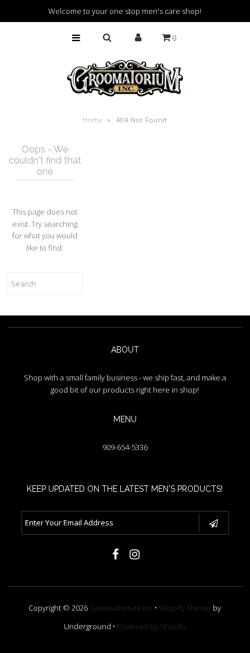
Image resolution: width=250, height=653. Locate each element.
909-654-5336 (125, 447)
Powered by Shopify (151, 626)
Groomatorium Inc (121, 608)
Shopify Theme (185, 608)
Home (92, 119)
